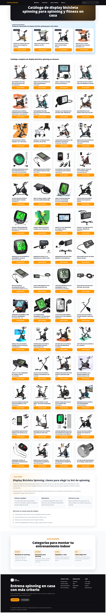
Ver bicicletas (15, 599)
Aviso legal (87, 581)
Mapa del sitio (88, 587)
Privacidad (87, 583)
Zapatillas (75, 581)
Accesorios (44, 2)
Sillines (74, 587)
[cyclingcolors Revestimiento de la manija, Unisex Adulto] (85, 450)
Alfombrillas (76, 585)
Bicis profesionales (65, 585)
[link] (22, 40)
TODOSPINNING (12, 2)
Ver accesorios (25, 599)
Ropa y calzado (54, 2)
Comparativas (64, 581)
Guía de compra (64, 583)
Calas (74, 583)
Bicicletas (36, 2)
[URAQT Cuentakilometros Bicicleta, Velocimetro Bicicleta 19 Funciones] (63, 188)
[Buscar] (97, 2)
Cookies (87, 585)
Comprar (20, 87)
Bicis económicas (65, 587)
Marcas (63, 2)
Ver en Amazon (22, 49)
